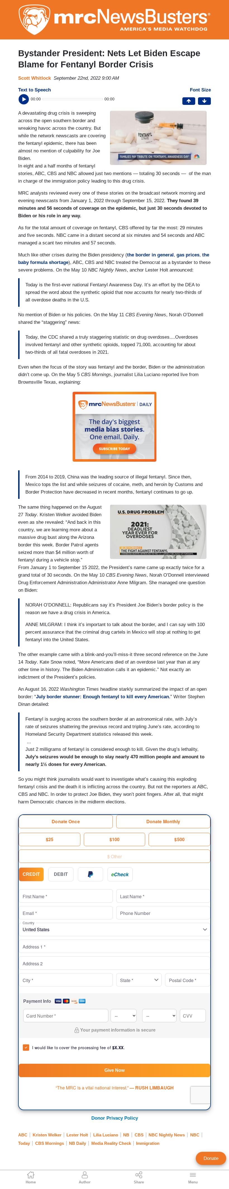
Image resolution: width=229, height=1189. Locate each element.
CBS (139, 1135)
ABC (22, 1135)
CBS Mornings (49, 1143)
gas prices (187, 255)
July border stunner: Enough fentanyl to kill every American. (103, 696)
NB (126, 1135)
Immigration (147, 1143)
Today (24, 1143)
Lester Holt (77, 1135)
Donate (211, 1158)
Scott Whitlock (34, 78)
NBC (194, 1135)
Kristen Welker (47, 1135)
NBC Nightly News (167, 1135)
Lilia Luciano (105, 1135)
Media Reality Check (111, 1143)
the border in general (150, 255)
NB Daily (77, 1143)
